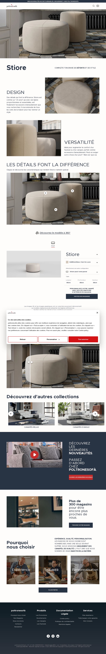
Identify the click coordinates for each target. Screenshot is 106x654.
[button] (82, 296)
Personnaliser (52, 339)
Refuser (23, 339)
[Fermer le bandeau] (97, 312)
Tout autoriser (83, 339)
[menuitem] (18, 615)
